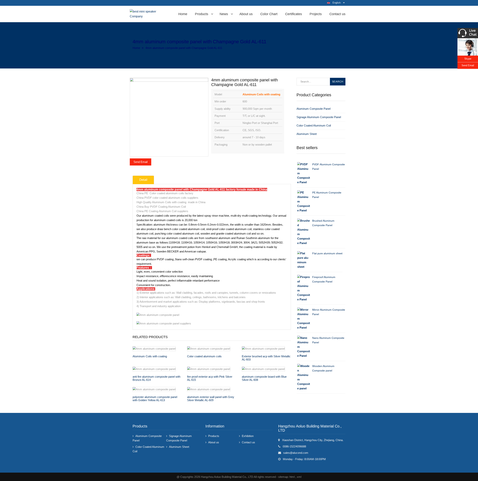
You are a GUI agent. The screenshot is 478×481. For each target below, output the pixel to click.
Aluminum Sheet (307, 133)
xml (299, 476)
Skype (467, 58)
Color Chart (268, 14)
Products (201, 14)
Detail (143, 180)
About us (246, 14)
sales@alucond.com (295, 452)
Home (182, 14)
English (336, 2)
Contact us (337, 14)
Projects (316, 14)
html (292, 476)
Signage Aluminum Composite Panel (319, 117)
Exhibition (248, 436)
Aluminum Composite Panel (313, 108)
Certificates (293, 14)
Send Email (141, 161)
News (224, 14)
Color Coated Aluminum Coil (314, 125)
